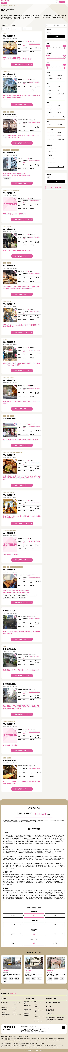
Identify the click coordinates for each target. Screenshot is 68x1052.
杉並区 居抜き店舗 (54, 1038)
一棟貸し (51, 97)
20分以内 (60, 78)
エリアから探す (5, 1002)
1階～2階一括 (61, 94)
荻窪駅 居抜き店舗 (50, 1040)
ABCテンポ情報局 (29, 998)
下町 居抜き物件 (41, 1043)
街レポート (37, 1014)
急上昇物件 (15, 1009)
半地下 (50, 94)
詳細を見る (10, 47)
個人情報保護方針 (50, 1017)
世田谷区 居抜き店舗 (40, 1038)
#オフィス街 (28, 981)
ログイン (48, 1006)
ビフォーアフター (38, 1021)
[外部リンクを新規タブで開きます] (63, 1029)
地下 (59, 90)
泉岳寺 (13, 934)
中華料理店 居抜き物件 (22, 1045)
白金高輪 (13, 943)
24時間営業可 (61, 139)
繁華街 (59, 105)
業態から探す (5, 1005)
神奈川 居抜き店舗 (13, 1036)
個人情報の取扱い (61, 1017)
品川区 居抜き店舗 (20, 1038)
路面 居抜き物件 (13, 1046)
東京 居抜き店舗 (7, 1036)
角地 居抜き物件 (7, 1046)
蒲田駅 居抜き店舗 (29, 1040)
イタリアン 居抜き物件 (47, 1045)
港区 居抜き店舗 (13, 1038)
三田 (29, 120)
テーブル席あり (52, 151)
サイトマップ (49, 1021)
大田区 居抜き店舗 (48, 1038)
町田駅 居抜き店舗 (14, 1041)
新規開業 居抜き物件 (55, 1046)
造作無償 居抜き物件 (33, 1046)
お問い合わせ (50, 1014)
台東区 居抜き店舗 (7, 1039)
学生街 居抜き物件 (15, 1043)
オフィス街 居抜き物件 (8, 1043)
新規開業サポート (51, 998)
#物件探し (17, 978)
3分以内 (50, 75)
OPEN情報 (37, 1019)
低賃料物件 (15, 1007)
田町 (29, 41)
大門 (55, 934)
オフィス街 (6, 595)
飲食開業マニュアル (27, 1006)
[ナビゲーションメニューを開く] (66, 2)
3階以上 (50, 90)
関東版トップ (5, 993)
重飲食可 (23, 595)
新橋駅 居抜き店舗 (43, 1040)
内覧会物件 (4, 1007)
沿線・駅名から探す (17, 1002)
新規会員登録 (50, 1010)
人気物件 (4, 1012)
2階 (59, 86)
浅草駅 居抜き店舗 (22, 1040)
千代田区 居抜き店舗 (27, 1038)
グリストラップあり (53, 162)
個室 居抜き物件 (18, 1046)
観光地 (50, 112)
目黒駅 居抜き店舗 (7, 1041)
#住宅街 (4, 981)
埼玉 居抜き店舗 (25, 1036)
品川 (55, 915)
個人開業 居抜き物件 (48, 1046)
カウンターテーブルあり (31, 595)
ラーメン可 (51, 136)
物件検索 (3, 998)
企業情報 (60, 1019)
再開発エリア (14, 597)
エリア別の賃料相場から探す (6, 1015)
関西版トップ (13, 993)
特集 (36, 1004)
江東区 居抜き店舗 (61, 1038)
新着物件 (15, 1005)
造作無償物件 (5, 1009)
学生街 (15, 595)
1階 (49, 86)
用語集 (36, 1006)
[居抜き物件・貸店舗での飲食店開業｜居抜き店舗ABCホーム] (5, 0)
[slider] (47, 48)
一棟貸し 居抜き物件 (40, 1046)
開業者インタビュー (39, 1016)
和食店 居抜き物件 (39, 1045)
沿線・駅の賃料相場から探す (17, 1015)
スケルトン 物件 (60, 1045)
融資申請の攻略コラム (27, 1010)
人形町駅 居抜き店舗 (15, 1040)
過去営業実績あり (7, 100)
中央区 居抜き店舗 (7, 1038)
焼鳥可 (59, 136)
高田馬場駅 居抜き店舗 (57, 1040)
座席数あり (51, 155)
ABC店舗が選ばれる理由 (53, 1002)
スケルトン (60, 124)
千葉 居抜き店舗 (19, 1036)
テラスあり (51, 158)
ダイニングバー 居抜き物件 (31, 1045)
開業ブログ (26, 1015)
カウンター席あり (53, 148)
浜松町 (13, 915)
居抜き (50, 124)
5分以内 (60, 75)
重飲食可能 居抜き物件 (25, 1046)
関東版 (3, 2)
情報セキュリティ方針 (51, 1019)
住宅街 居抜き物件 (22, 1043)
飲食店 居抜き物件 (54, 1045)
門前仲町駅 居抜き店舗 (36, 1040)
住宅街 (10, 595)
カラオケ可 (51, 139)
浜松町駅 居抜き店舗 (8, 1040)
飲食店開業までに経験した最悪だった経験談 (39, 1010)
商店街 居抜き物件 (29, 1043)
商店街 (59, 112)
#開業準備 (11, 978)
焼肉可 (59, 132)
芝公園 (55, 943)
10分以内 (51, 78)
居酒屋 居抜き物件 (7, 1045)
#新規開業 (5, 978)
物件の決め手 (27, 1013)
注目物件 (15, 1012)
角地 (19, 595)
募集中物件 (6, 29)
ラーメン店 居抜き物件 (14, 1045)
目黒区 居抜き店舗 (34, 1038)
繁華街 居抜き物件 (35, 1043)
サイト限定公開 (22, 597)
